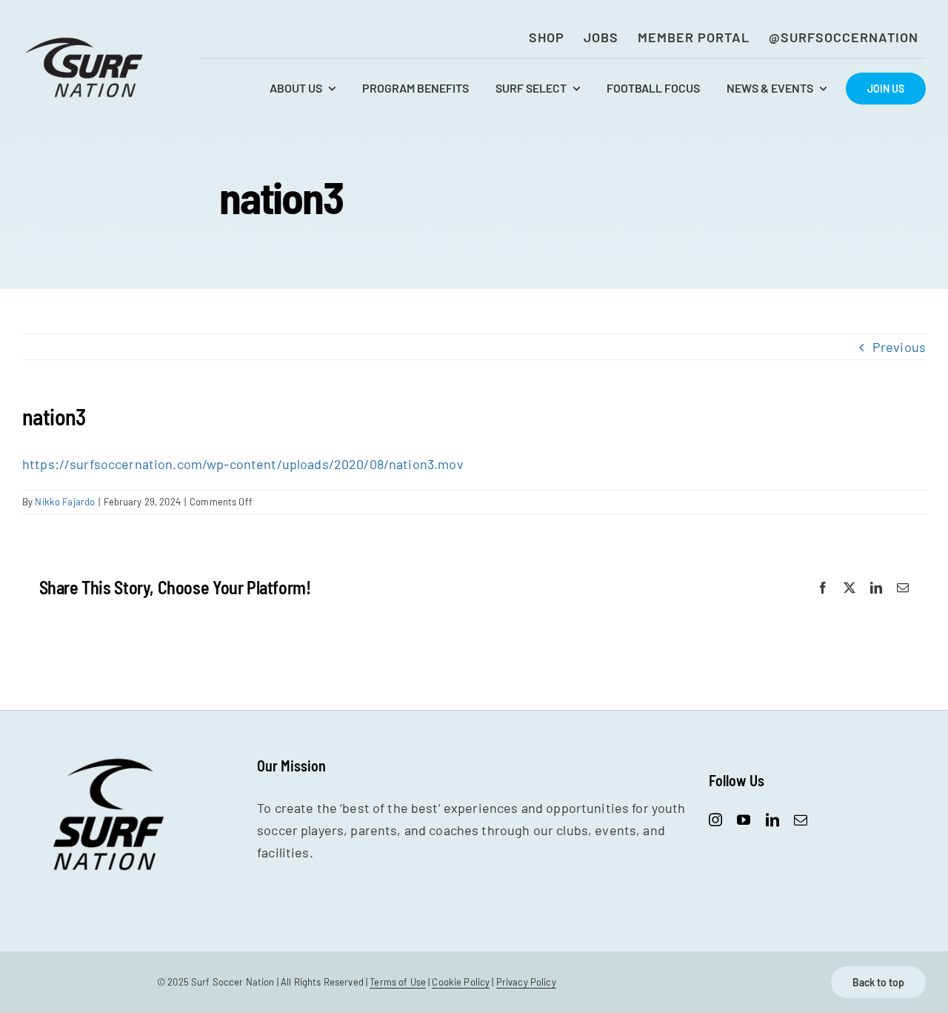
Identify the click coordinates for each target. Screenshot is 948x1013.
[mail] (800, 819)
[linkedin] (772, 819)
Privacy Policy (526, 982)
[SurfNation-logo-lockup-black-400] (86, 41)
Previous (899, 347)
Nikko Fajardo (65, 502)
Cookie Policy (461, 982)
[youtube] (743, 819)
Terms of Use (398, 982)
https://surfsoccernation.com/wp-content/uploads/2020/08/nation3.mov (243, 464)
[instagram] (715, 819)
